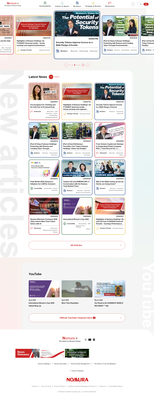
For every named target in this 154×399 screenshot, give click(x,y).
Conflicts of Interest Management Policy (81, 386)
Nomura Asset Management (80, 364)
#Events (55, 188)
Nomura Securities (60, 364)
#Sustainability (125, 50)
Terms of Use (45, 386)
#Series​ (56, 113)
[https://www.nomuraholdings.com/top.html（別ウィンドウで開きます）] (77, 379)
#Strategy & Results (44, 50)
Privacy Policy (58, 386)
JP (141, 4)
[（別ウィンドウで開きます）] (86, 339)
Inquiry (34, 386)
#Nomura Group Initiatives (83, 192)
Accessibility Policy (115, 386)
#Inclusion (55, 190)
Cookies (101, 386)
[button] (66, 65)
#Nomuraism (50, 111)
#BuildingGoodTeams (51, 117)
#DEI (2, 47)
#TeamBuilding (7, 49)
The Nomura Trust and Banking (104, 364)
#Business (74, 51)
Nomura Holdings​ (43, 364)
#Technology (83, 51)
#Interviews (8, 47)
